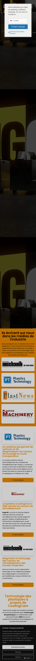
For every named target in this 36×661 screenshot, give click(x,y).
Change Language (18, 27)
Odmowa (18, 657)
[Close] (34, 625)
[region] (18, 643)
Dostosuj (18, 652)
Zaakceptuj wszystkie (18, 647)
